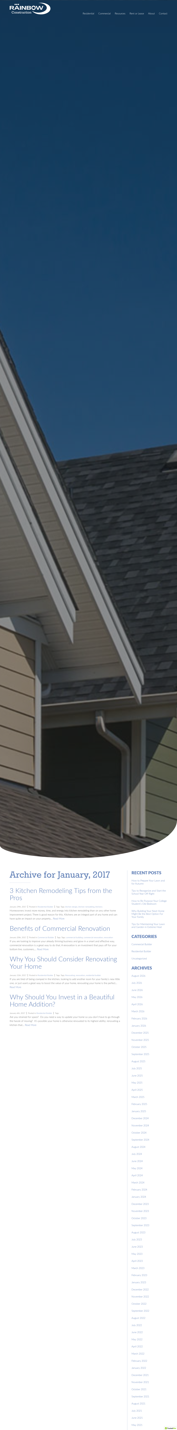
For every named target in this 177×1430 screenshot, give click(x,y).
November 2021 (140, 1382)
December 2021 (140, 1375)
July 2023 (137, 1239)
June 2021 (137, 1417)
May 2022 (137, 1339)
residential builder (93, 975)
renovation (108, 937)
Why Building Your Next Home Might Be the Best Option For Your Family (148, 914)
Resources (120, 13)
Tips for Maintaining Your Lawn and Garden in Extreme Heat (148, 925)
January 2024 (139, 1196)
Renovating (70, 975)
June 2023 (137, 1246)
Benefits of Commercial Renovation (60, 928)
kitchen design (71, 906)
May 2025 (137, 1082)
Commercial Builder (46, 937)
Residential (88, 13)
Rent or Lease (137, 13)
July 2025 (137, 1068)
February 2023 (139, 1275)
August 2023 (138, 1232)
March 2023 (138, 1268)
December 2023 (140, 1204)
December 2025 (140, 1032)
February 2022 (139, 1360)
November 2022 (140, 1296)
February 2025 (139, 1104)
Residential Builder (45, 906)
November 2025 (140, 1040)
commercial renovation (93, 937)
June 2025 (137, 1075)
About (151, 13)
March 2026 (138, 1011)
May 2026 (137, 997)
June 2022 (137, 1332)
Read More (58, 918)
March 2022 (138, 1353)
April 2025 (137, 1089)
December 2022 (140, 1289)
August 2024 (138, 1146)
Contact (163, 13)
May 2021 (137, 1425)
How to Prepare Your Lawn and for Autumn (148, 882)
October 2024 (139, 1132)
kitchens (98, 906)
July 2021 (137, 1410)
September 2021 (140, 1396)
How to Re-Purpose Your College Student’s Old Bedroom (149, 902)
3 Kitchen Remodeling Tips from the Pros (61, 894)
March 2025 (138, 1097)
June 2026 (137, 990)
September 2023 (140, 1225)
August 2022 (138, 1318)
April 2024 (137, 1175)
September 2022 (140, 1310)
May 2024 (137, 1168)
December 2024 (140, 1118)
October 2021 (139, 1389)
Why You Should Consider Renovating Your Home (63, 962)
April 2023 (137, 1260)
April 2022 (137, 1346)
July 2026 (137, 982)
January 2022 (139, 1367)
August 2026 (138, 975)
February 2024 (139, 1189)
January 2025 (139, 1111)
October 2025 (139, 1047)
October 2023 (139, 1218)
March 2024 (138, 1182)
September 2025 (140, 1054)
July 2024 (137, 1154)
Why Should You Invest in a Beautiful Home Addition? (62, 1000)
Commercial (104, 13)
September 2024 (140, 1139)
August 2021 (138, 1403)
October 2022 (139, 1303)
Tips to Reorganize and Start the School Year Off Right (149, 892)
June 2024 (137, 1161)
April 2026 (137, 1004)
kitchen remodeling (86, 906)
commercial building (74, 937)
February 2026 (139, 1018)
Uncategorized (139, 958)
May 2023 (137, 1253)
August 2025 (138, 1061)
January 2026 (139, 1025)
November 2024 (140, 1125)
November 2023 (140, 1211)
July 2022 (137, 1325)
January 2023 (139, 1282)
